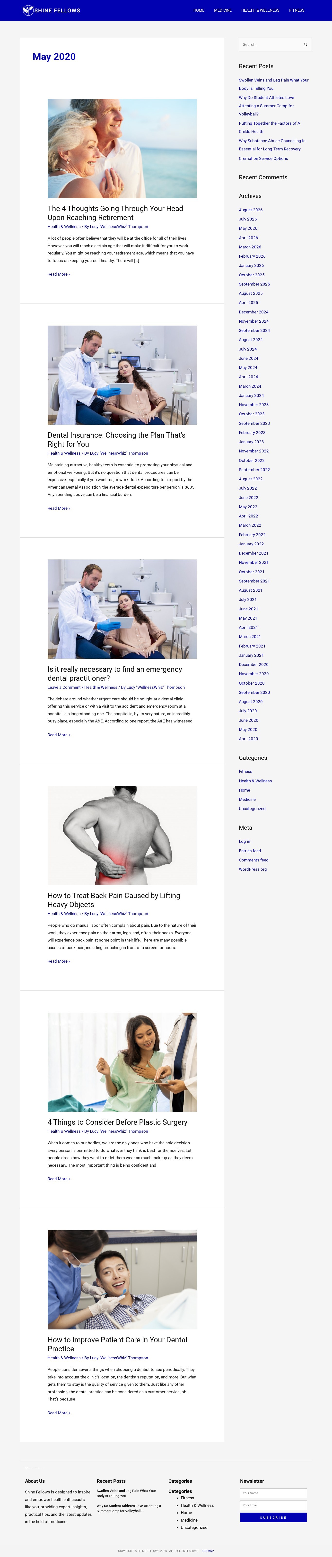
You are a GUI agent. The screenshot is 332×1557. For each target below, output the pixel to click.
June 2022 (248, 497)
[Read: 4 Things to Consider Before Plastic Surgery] (122, 1061)
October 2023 (252, 413)
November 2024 (254, 321)
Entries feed (250, 850)
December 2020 (254, 664)
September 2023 (254, 423)
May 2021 (248, 618)
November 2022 (254, 451)
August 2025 (251, 293)
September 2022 (254, 469)
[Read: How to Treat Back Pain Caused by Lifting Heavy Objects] (122, 835)
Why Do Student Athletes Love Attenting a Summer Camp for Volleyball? (266, 105)
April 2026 (248, 237)
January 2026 (251, 265)
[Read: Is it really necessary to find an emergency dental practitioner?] (122, 608)
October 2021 (252, 571)
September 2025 (254, 284)
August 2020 (251, 701)
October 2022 (252, 460)
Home (198, 10)
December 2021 (254, 553)
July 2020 (248, 710)
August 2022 (251, 478)
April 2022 (248, 516)
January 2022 (251, 543)
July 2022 (248, 488)
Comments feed (254, 860)
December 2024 (254, 312)
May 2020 (248, 729)
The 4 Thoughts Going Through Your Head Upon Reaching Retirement (115, 213)
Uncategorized (252, 808)
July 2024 (248, 349)
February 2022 (252, 534)
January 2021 (251, 655)
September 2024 (254, 330)
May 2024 (248, 367)
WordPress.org (253, 869)
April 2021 (248, 627)
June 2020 (248, 720)
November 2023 (254, 404)
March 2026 (250, 247)
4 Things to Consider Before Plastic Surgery (117, 1122)
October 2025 (252, 274)
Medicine (223, 10)
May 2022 (248, 506)
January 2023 (251, 441)
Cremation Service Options (263, 158)
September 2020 (254, 692)
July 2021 (248, 599)
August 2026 (251, 209)
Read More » (59, 273)
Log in (244, 841)
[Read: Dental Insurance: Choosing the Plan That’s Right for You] (122, 374)
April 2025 (248, 302)
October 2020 (252, 683)
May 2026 (248, 228)
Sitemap (208, 1551)
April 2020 (248, 738)
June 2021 (248, 608)
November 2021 (254, 562)
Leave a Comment (64, 687)
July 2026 (248, 219)
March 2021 (250, 636)
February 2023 (252, 432)
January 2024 (251, 395)
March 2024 (250, 386)
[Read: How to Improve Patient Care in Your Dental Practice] (122, 1279)
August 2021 (251, 590)
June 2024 (248, 358)
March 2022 (250, 525)
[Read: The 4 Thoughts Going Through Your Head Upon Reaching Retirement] (122, 148)
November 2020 (254, 673)
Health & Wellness (260, 10)
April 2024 (248, 376)
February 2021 (252, 646)
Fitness (297, 10)
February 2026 (252, 256)
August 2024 (251, 339)
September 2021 (254, 581)
